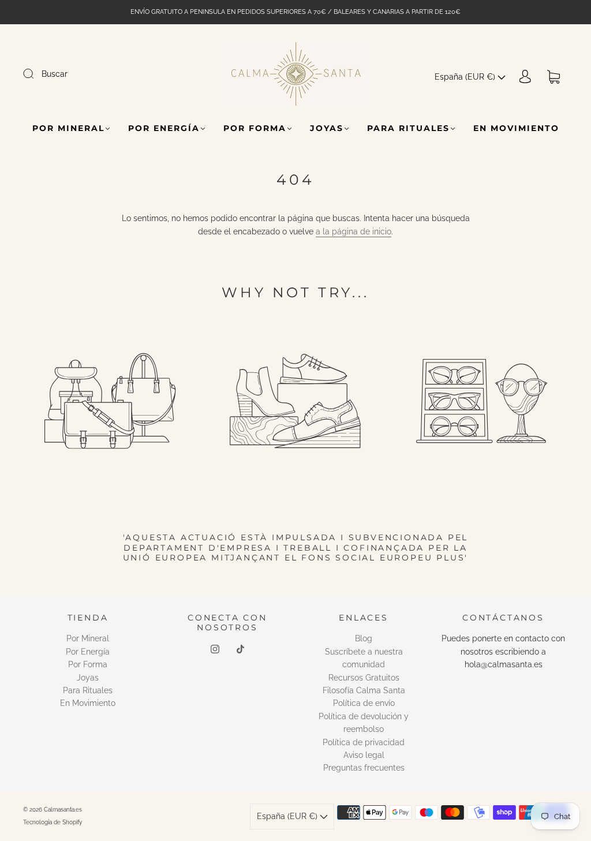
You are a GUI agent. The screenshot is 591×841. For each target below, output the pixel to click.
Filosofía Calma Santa (364, 690)
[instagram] (214, 649)
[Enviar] (35, 73)
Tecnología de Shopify (52, 822)
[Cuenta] (525, 76)
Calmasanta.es (63, 809)
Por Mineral (68, 128)
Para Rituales (408, 128)
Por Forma (254, 128)
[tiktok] (240, 649)
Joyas (326, 128)
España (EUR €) (466, 76)
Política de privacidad (364, 742)
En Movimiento (516, 128)
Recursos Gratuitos (363, 677)
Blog (363, 638)
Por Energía (164, 128)
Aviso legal (363, 755)
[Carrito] (553, 76)
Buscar (55, 74)
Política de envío (364, 703)
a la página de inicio (353, 231)
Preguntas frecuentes (364, 767)
